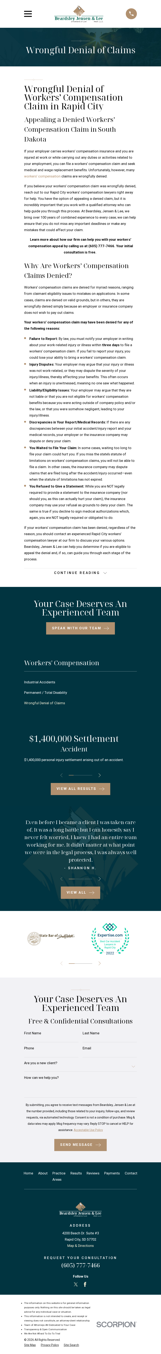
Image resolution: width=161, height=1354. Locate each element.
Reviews (93, 1173)
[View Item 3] (77, 963)
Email (87, 1048)
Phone (29, 1048)
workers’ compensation (42, 176)
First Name (32, 1033)
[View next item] (99, 775)
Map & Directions (80, 1246)
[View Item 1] (72, 963)
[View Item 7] (89, 963)
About (43, 1173)
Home (28, 1173)
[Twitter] (75, 1284)
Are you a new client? (40, 1063)
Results (76, 1173)
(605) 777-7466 (80, 1265)
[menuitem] (80, 682)
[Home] (78, 14)
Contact (131, 1173)
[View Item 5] (83, 963)
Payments (112, 1173)
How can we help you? (41, 1078)
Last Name (91, 1033)
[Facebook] (85, 1284)
